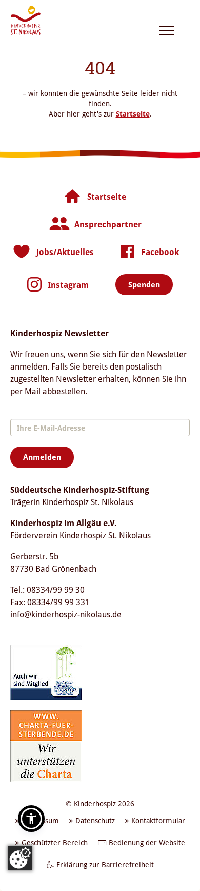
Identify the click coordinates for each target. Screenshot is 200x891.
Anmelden (42, 457)
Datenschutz (95, 820)
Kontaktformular (158, 820)
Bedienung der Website (147, 842)
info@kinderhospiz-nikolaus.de (66, 614)
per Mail (25, 391)
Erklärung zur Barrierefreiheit (105, 864)
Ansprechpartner (108, 224)
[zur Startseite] (25, 20)
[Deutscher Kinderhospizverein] (46, 671)
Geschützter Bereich (55, 842)
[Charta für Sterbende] (46, 745)
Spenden (144, 284)
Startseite (133, 114)
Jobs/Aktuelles (65, 252)
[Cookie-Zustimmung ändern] (20, 858)
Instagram (68, 284)
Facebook (160, 252)
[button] (31, 818)
